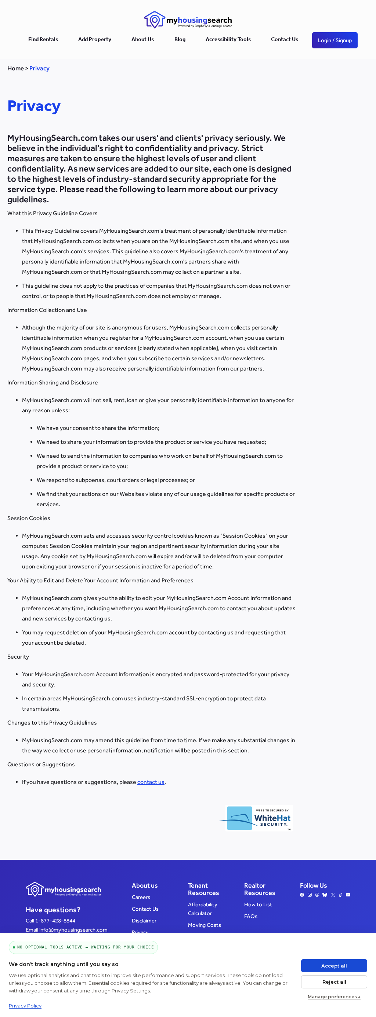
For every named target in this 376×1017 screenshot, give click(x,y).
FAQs (250, 916)
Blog (179, 40)
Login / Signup (335, 40)
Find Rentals (43, 40)
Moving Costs (204, 925)
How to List (258, 904)
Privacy (140, 932)
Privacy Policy (25, 1006)
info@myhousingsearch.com (73, 929)
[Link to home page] (188, 20)
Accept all (334, 966)
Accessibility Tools (228, 40)
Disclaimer (144, 920)
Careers (141, 897)
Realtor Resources (259, 889)
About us (145, 885)
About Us (142, 40)
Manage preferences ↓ (334, 996)
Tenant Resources (203, 889)
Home (15, 68)
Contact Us (284, 40)
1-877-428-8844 (55, 920)
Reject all (334, 982)
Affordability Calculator (202, 908)
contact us (150, 781)
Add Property (94, 40)
